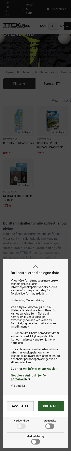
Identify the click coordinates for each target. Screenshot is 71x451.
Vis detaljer (18, 385)
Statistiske (49, 420)
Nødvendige (21, 420)
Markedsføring (35, 436)
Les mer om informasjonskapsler (34, 368)
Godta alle (51, 406)
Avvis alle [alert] (20, 406)
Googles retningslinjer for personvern (29, 377)
